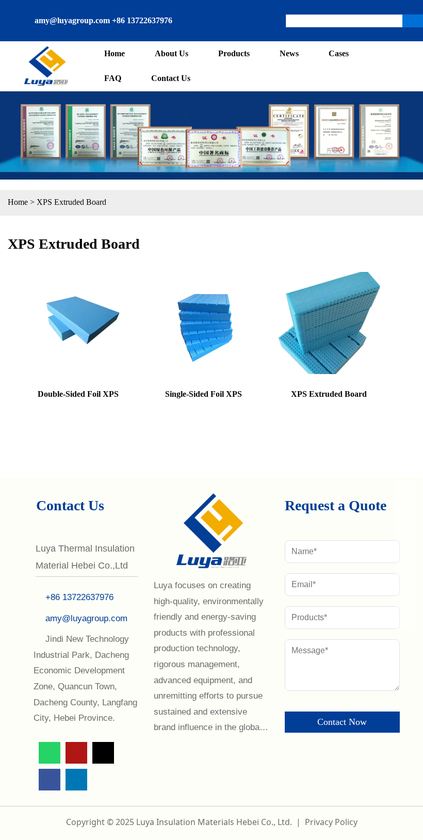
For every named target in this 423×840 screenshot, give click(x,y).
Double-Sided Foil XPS (78, 394)
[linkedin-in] (188, 29)
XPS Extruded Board (71, 202)
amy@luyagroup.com (72, 20)
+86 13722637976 (142, 20)
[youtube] (206, 11)
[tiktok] (224, 11)
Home (18, 202)
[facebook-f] (242, 11)
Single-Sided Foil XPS (203, 394)
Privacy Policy (331, 822)
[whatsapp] (188, 11)
